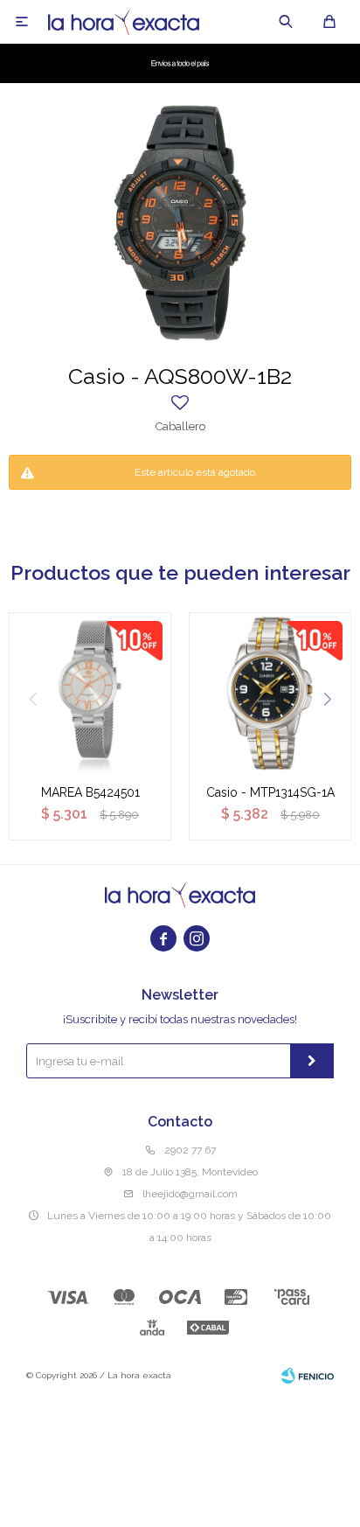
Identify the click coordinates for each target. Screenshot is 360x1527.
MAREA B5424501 (90, 792)
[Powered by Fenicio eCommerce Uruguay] (307, 1376)
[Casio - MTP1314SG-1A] (270, 693)
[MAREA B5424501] (90, 693)
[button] (286, 21)
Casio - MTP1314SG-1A (270, 792)
